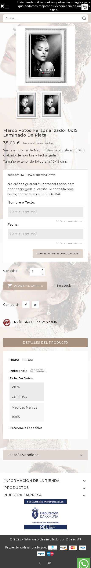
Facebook (39, 563)
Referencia (18, 371)
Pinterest (35, 304)
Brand (14, 360)
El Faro (27, 360)
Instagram (49, 563)
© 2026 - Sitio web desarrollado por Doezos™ (45, 539)
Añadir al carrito (25, 286)
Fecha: (13, 224)
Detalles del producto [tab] (45, 343)
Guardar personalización (58, 253)
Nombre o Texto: (21, 202)
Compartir (26, 304)
